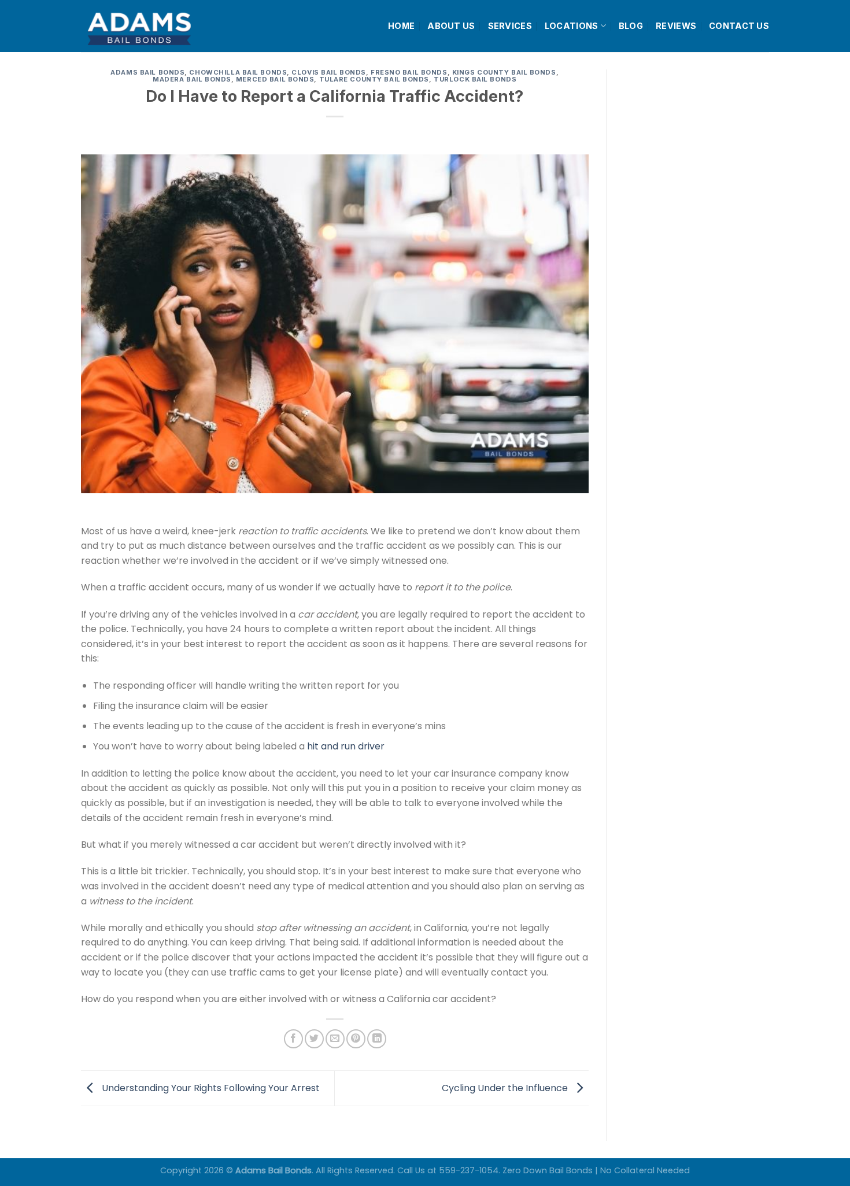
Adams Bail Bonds (147, 72)
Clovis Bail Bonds (328, 72)
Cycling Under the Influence (506, 1087)
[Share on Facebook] (293, 1038)
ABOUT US (451, 26)
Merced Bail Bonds (275, 79)
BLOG (631, 26)
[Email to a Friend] (335, 1038)
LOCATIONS (571, 26)
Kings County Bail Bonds (504, 72)
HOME (401, 26)
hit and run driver (346, 746)
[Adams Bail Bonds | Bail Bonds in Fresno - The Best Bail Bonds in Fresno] (167, 26)
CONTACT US (739, 26)
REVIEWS (676, 26)
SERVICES (510, 26)
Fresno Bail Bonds (409, 72)
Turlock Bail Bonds (475, 79)
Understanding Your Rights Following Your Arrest (209, 1087)
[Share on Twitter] (314, 1038)
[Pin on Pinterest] (355, 1038)
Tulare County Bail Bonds (374, 79)
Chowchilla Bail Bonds (238, 72)
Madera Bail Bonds (192, 79)
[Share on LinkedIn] (376, 1038)
